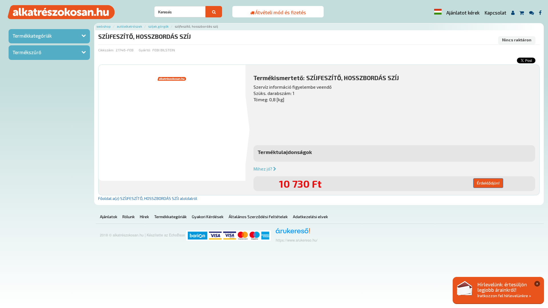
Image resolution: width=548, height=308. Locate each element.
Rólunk (128, 216)
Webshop (103, 26)
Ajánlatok (108, 216)
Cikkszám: (106, 50)
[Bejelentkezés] (512, 12)
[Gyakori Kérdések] (531, 12)
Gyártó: (145, 50)
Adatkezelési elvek (310, 216)
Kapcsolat (495, 12)
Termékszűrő (27, 52)
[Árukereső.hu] (291, 233)
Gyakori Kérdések (207, 216)
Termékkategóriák (32, 35)
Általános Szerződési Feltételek (258, 216)
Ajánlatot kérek (463, 12)
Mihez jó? (263, 168)
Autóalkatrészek (129, 26)
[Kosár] (522, 12)
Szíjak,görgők (158, 26)
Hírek (144, 216)
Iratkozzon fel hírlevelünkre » (504, 295)
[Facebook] (540, 12)
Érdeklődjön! (488, 183)
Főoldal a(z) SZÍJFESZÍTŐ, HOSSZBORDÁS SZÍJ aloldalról (147, 198)
